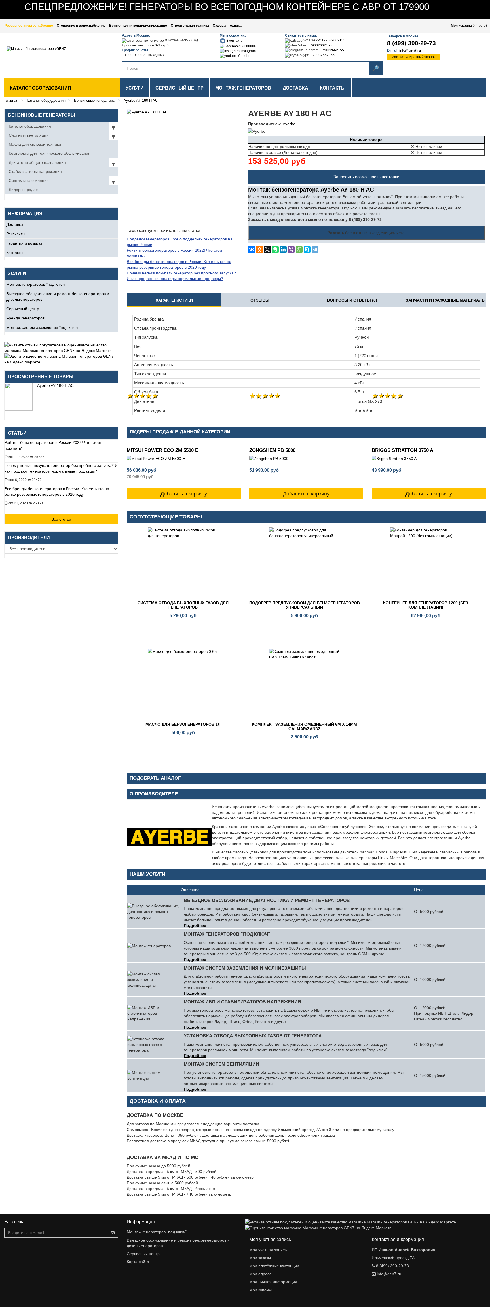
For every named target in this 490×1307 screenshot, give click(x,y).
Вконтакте (234, 41)
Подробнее (195, 925)
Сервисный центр (22, 308)
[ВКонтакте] (251, 249)
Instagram (248, 51)
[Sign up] (112, 1233)
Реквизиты (15, 234)
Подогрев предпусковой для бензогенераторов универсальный (304, 605)
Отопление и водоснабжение (81, 25)
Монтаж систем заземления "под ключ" (42, 327)
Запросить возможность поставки (366, 176)
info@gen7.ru (410, 50)
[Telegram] (315, 249)
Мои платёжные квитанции (274, 1266)
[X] (267, 249)
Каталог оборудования (40, 88)
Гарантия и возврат (24, 243)
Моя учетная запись (268, 1249)
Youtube (243, 56)
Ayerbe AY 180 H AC (55, 385)
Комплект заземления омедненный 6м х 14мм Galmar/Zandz (304, 726)
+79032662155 (333, 40)
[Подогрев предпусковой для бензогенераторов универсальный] (304, 562)
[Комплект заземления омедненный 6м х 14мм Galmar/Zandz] (304, 684)
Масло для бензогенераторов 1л (183, 724)
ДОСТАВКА (295, 88)
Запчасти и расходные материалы (446, 300)
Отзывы (259, 300)
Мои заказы (260, 1257)
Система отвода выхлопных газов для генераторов (183, 605)
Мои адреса (260, 1274)
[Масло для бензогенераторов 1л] (183, 684)
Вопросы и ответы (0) (352, 300)
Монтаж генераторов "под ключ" (36, 284)
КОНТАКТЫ (333, 88)
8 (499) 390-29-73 (411, 43)
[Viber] (291, 249)
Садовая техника (227, 25)
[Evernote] (275, 249)
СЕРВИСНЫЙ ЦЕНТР (179, 88)
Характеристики (174, 300)
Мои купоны (260, 1290)
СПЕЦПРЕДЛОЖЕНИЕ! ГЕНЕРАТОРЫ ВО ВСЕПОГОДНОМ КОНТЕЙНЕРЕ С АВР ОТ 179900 (226, 6)
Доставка (14, 224)
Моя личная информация (273, 1282)
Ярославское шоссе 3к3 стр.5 (145, 45)
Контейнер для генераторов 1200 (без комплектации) (425, 605)
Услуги (135, 88)
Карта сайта (138, 1261)
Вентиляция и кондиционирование (138, 25)
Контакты (14, 252)
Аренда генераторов (25, 318)
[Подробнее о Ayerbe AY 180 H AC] (19, 397)
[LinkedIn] (283, 249)
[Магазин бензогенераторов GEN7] (46, 54)
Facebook (248, 46)
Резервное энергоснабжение (29, 25)
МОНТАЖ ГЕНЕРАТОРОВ (243, 88)
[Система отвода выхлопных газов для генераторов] (183, 562)
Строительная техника (190, 25)
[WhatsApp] (299, 249)
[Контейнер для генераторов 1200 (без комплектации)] (425, 562)
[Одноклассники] (259, 249)
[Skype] (307, 249)
